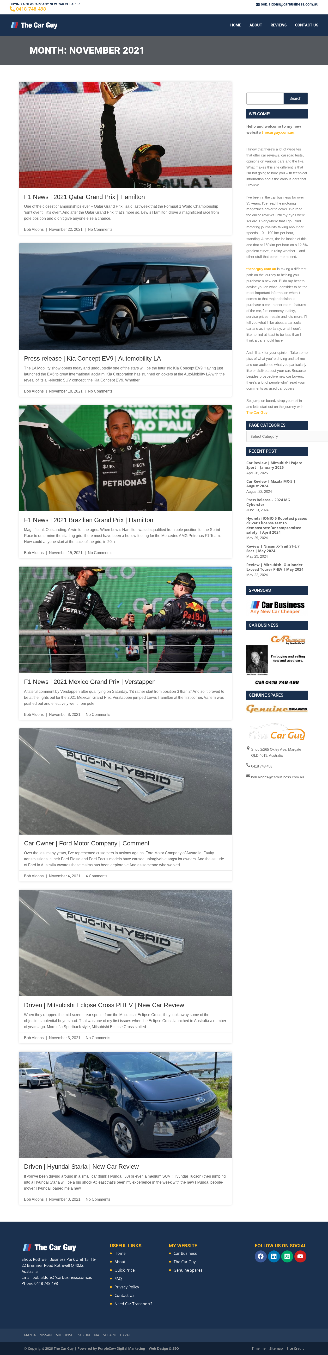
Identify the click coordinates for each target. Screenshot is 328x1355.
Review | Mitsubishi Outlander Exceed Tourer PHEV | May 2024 (275, 567)
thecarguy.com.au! (278, 132)
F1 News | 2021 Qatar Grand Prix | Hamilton (84, 196)
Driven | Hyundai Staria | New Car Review (81, 1166)
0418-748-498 (31, 9)
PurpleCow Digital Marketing (121, 1348)
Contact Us (306, 25)
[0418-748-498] (12, 9)
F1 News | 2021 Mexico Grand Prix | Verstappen (90, 681)
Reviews (279, 25)
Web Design (158, 1348)
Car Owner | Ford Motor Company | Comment (86, 843)
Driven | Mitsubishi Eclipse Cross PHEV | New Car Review (104, 1005)
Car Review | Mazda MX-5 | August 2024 (270, 483)
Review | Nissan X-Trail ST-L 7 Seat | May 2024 (273, 548)
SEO (175, 1348)
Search (295, 98)
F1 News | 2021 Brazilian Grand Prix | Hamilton (88, 520)
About (255, 25)
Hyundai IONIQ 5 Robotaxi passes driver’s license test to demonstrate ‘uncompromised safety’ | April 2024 (276, 525)
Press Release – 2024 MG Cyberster (268, 502)
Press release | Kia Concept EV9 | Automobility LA (92, 358)
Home (235, 25)
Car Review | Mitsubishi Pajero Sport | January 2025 (274, 465)
